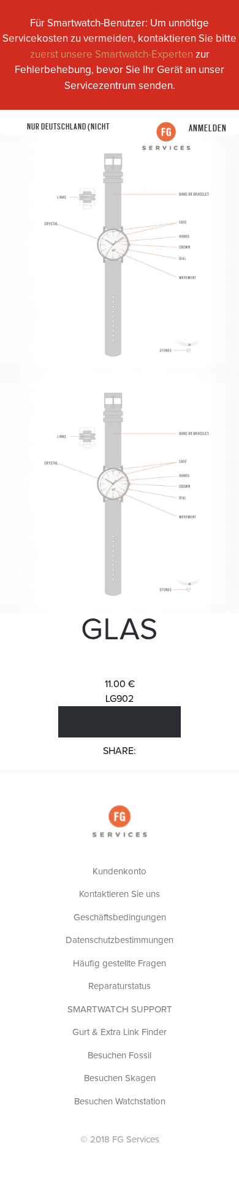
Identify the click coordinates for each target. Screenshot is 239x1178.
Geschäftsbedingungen (120, 917)
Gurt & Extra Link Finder (119, 1032)
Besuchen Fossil (119, 1055)
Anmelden (208, 127)
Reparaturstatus (119, 986)
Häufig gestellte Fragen (119, 963)
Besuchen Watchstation (119, 1101)
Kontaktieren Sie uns (119, 894)
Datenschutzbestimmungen (119, 940)
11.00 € (120, 684)
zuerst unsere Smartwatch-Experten (111, 55)
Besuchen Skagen (120, 1078)
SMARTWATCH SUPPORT (119, 1009)
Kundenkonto (119, 871)
